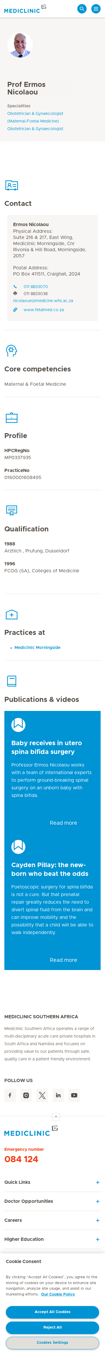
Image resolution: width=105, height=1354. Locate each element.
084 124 (21, 1159)
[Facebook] (10, 1095)
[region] (52, 1303)
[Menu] (96, 9)
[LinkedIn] (58, 1095)
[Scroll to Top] (56, 1116)
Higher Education (24, 1239)
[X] (42, 1095)
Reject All (52, 1327)
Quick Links (17, 1182)
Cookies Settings (52, 1343)
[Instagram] (26, 1095)
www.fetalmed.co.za (44, 310)
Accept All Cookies (53, 1312)
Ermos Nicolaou (31, 224)
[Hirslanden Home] (52, 1131)
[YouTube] (74, 1095)
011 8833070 (36, 287)
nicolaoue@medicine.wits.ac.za (43, 301)
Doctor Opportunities (28, 1201)
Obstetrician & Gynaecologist (35, 129)
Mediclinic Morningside (37, 648)
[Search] (82, 8)
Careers (13, 1220)
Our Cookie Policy (58, 1294)
